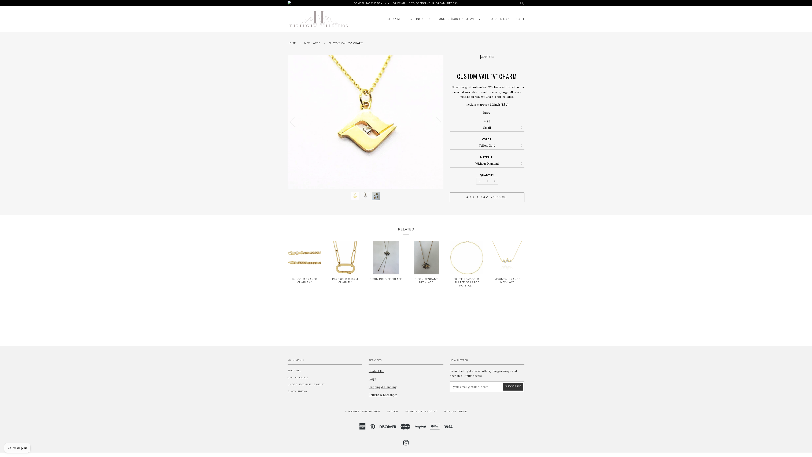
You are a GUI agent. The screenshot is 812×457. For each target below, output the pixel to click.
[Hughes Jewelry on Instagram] (406, 444)
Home (292, 43)
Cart (520, 19)
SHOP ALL (394, 19)
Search (392, 411)
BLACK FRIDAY (498, 19)
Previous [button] (295, 121)
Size (487, 121)
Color (487, 139)
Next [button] (435, 121)
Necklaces (312, 43)
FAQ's (372, 379)
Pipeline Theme (455, 411)
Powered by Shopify (421, 411)
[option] (365, 122)
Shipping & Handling (382, 387)
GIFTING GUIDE (421, 19)
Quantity (487, 175)
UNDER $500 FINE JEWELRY (459, 19)
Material (487, 157)
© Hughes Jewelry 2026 (362, 411)
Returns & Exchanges (383, 395)
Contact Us (376, 371)
